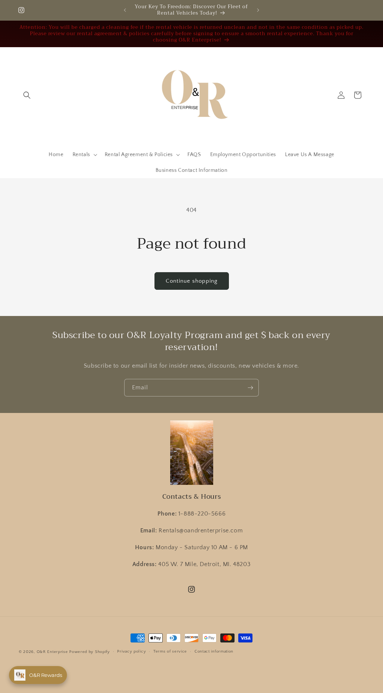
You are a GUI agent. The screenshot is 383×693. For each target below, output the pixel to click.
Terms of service (170, 651)
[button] (27, 95)
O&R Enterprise (52, 652)
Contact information (213, 651)
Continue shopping (192, 281)
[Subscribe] (250, 387)
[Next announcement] (258, 10)
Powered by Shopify (89, 652)
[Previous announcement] (125, 10)
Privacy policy (131, 651)
